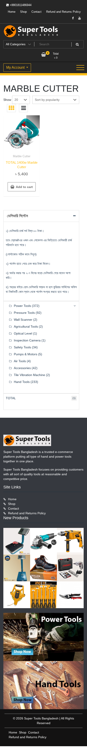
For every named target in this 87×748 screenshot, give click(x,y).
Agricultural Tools (26, 326)
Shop (23, 11)
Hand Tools (22, 382)
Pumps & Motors (25, 354)
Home (11, 11)
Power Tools (22, 306)
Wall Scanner (23, 319)
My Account (15, 67)
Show (7, 99)
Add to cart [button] (24, 187)
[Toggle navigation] (80, 67)
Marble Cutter (21, 156)
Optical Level (23, 333)
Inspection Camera (27, 340)
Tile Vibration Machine (29, 375)
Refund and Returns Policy (63, 11)
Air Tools (20, 361)
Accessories (22, 368)
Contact (36, 11)
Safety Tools (22, 347)
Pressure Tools (24, 312)
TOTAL (11, 398)
